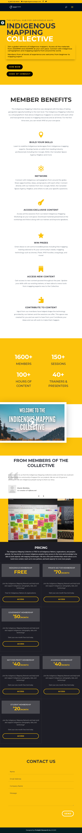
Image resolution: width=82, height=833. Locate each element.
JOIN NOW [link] (14, 67)
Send (67, 813)
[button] (39, 496)
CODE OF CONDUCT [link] (20, 74)
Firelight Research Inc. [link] (43, 830)
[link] (2, 22)
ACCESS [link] (20, 599)
